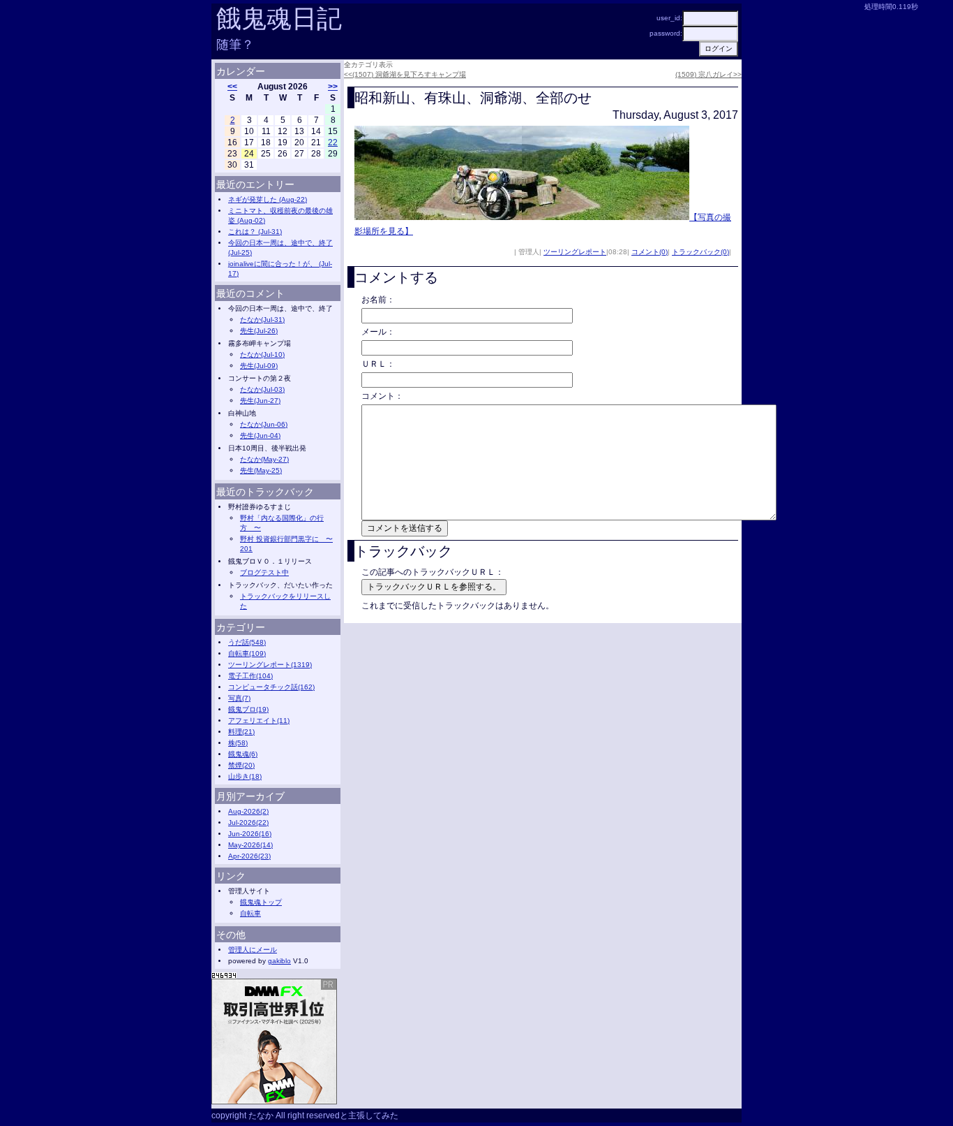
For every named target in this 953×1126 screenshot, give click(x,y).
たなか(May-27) (264, 459)
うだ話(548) (247, 642)
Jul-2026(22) (248, 822)
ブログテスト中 (264, 572)
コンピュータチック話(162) (271, 687)
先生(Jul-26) (259, 331)
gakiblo (279, 961)
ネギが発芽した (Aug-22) (267, 199)
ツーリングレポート (574, 252)
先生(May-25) (261, 470)
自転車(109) (247, 653)
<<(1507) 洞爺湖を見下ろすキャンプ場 (405, 74)
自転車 (250, 913)
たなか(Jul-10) (262, 354)
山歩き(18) (245, 776)
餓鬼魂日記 (279, 18)
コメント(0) (649, 252)
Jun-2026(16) (249, 834)
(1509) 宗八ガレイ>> (708, 74)
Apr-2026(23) (249, 856)
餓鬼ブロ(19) (248, 709)
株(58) (238, 743)
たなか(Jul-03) (262, 389)
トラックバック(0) (700, 252)
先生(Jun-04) (260, 435)
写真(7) (239, 698)
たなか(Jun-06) (263, 424)
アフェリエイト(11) (259, 720)
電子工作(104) (250, 676)
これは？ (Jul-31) (255, 231)
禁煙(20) (241, 765)
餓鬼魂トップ (261, 902)
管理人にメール (252, 949)
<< (232, 87)
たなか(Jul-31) (262, 319)
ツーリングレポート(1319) (270, 664)
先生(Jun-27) (260, 400)
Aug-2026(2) (248, 811)
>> (333, 87)
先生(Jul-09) (259, 366)
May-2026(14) (250, 845)
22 (333, 142)
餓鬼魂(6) (242, 754)
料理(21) (241, 732)
